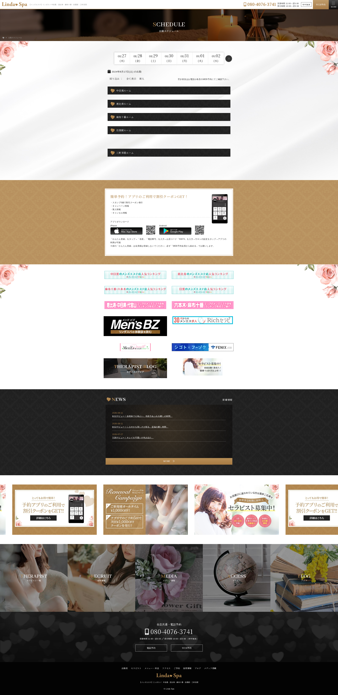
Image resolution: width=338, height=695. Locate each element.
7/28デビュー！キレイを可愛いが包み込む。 (133, 437)
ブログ (198, 668)
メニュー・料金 (152, 668)
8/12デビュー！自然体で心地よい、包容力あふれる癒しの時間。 (142, 416)
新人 (141, 78)
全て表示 (131, 78)
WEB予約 (321, 4)
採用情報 (187, 668)
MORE (166, 461)
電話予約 (151, 647)
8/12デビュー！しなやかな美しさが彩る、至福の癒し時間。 (140, 427)
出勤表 (125, 668)
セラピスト (136, 668)
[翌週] (228, 58)
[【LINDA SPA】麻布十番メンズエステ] (3, 38)
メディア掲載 (210, 668)
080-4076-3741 (261, 4)
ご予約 (177, 668)
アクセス (166, 668)
